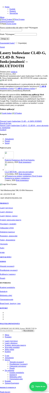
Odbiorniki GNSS (7, 228)
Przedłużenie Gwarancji (18, 364)
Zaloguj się (4, 39)
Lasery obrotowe (6, 212)
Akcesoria (4, 244)
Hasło (7, 34)
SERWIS (3, 261)
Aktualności (9, 139)
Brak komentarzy (25, 162)
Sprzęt (2, 47)
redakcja (14, 72)
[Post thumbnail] (9, 158)
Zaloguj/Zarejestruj (12, 383)
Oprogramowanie (6, 299)
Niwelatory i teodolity (8, 224)
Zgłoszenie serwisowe (18, 366)
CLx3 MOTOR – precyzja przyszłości (19, 172)
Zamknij (3, 130)
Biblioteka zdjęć (6, 295)
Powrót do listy (5, 123)
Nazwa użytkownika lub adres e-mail (19, 28)
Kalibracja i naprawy (8, 274)
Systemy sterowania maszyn (10, 220)
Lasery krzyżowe (6, 208)
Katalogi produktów (7, 287)
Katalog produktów (17, 373)
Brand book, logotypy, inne (10, 303)
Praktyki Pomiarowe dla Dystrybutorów (20, 160)
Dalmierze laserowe (7, 232)
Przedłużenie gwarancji (8, 270)
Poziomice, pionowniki (8, 236)
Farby (2, 248)
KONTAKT (4, 308)
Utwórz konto (11, 24)
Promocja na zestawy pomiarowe (17, 178)
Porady (7, 141)
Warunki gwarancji (7, 266)
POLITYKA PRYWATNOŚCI (10, 324)
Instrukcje (3, 291)
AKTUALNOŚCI (5, 257)
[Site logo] (6, 19)
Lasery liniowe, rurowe (8, 216)
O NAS (2, 252)
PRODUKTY (4, 203)
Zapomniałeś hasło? (7, 43)
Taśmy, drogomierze (7, 240)
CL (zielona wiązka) (25, 88)
